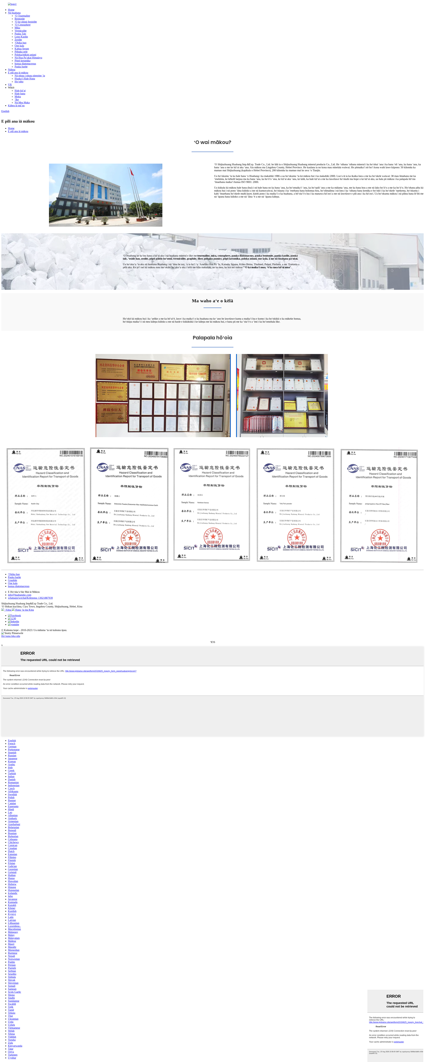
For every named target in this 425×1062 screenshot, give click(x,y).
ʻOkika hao (20, 42)
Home (11, 9)
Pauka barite (21, 66)
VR (10, 84)
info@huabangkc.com (19, 594)
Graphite (12, 580)
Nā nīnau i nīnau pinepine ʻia (30, 75)
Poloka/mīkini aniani (25, 54)
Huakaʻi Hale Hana (25, 78)
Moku (18, 96)
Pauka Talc (20, 33)
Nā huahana (14, 12)
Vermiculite (21, 30)
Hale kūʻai (20, 90)
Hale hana (20, 93)
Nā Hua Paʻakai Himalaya (28, 57)
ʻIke (17, 99)
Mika (17, 27)
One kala (19, 45)
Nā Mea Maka (22, 102)
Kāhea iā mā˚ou (16, 105)
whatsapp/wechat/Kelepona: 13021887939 (30, 597)
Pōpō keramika (22, 60)
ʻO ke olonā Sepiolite (26, 21)
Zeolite (18, 39)
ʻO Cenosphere (23, 24)
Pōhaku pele (21, 51)
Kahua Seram (22, 48)
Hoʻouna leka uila (10, 636)
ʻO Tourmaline (22, 15)
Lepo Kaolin (21, 36)
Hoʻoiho (19, 81)
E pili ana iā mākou (18, 72)
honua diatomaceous (25, 63)
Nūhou (11, 69)
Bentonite (20, 18)
